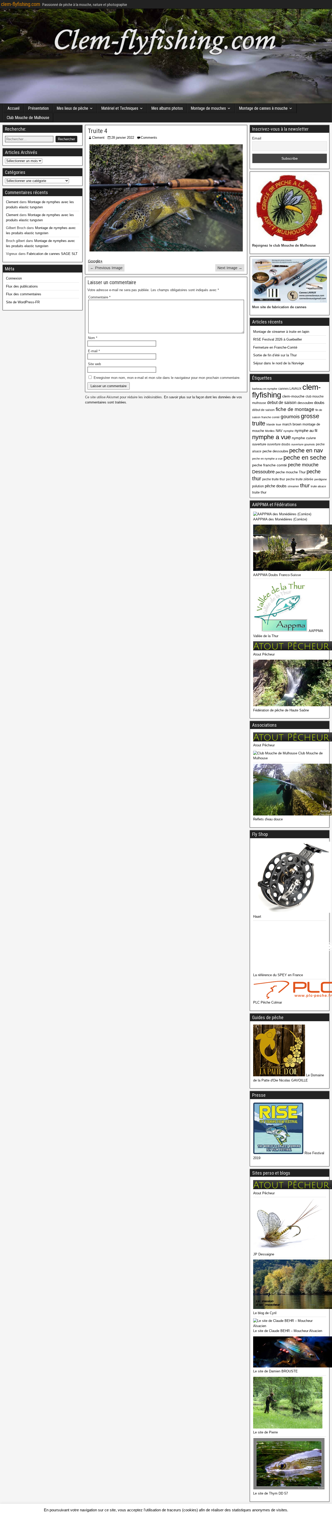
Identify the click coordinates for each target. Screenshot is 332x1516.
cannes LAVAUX (289, 389)
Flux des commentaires (23, 294)
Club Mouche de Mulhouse (28, 117)
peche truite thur (273, 479)
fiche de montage (295, 409)
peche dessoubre (275, 451)
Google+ (95, 261)
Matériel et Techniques (119, 108)
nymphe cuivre (304, 438)
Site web (94, 364)
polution (258, 486)
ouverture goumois (303, 444)
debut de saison (281, 402)
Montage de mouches (208, 108)
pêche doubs (276, 486)
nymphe (288, 430)
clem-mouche (293, 396)
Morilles (270, 430)
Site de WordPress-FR (23, 302)
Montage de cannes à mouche (263, 108)
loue (278, 424)
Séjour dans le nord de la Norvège (278, 363)
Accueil (13, 108)
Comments (149, 137)
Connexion (14, 278)
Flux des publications (22, 286)
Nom (92, 338)
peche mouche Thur (291, 472)
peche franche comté (269, 465)
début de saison (263, 410)
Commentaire (99, 297)
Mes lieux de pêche (72, 108)
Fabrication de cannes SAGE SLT (52, 254)
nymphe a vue (271, 437)
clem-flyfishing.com (20, 4)
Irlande (270, 424)
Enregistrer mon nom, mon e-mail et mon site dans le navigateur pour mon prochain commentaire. (167, 378)
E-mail (94, 351)
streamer (293, 486)
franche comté (270, 417)
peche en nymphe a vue (267, 458)
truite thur (259, 492)
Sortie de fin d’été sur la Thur (275, 355)
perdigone (320, 479)
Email (256, 138)
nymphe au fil (306, 430)
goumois (290, 416)
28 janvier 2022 (122, 137)
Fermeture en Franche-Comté (275, 347)
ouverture (259, 444)
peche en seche (304, 457)
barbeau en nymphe (264, 388)
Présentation (38, 108)
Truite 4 (97, 131)
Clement (98, 137)
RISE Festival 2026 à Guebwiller (277, 339)
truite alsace (318, 486)
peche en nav (306, 450)
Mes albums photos (167, 108)
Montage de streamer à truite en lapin (281, 332)
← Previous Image (106, 268)
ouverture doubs (278, 444)
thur (305, 485)
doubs (319, 402)
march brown (291, 424)
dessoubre (305, 403)
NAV (279, 431)
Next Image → (229, 268)
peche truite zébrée (299, 479)
